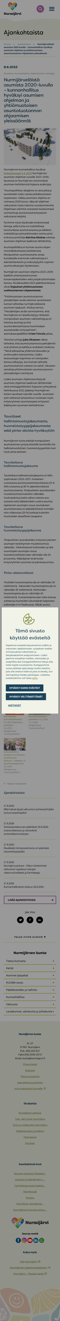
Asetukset (14, 705)
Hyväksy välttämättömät (26, 696)
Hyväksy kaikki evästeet (24, 688)
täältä (34, 678)
